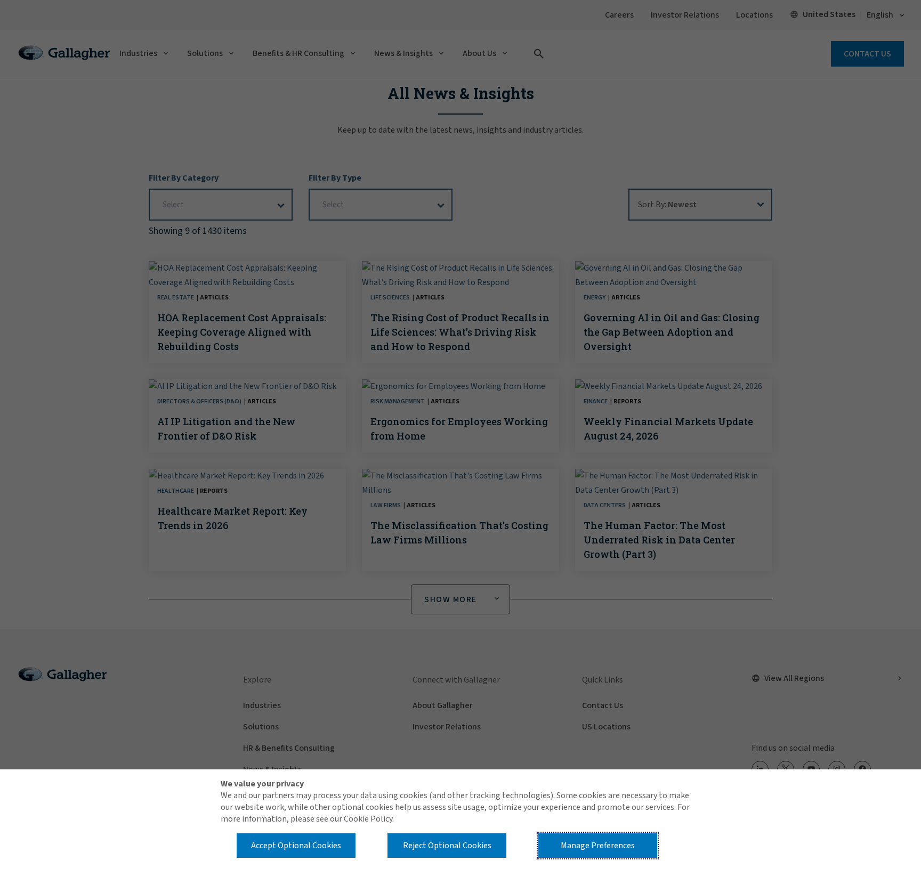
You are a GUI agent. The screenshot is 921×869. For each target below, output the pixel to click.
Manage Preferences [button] (598, 845)
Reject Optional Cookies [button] (447, 845)
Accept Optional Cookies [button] (296, 845)
